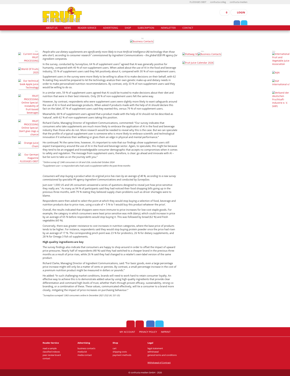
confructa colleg (218, 2)
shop (128, 27)
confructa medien (238, 2)
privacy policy (148, 331)
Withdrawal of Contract (159, 362)
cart (114, 348)
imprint (166, 331)
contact (187, 27)
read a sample (50, 348)
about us (52, 27)
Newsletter (168, 27)
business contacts (86, 348)
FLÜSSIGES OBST (198, 2)
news (67, 27)
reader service (87, 27)
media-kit (82, 351)
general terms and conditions (162, 355)
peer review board (52, 355)
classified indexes (51, 351)
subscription (146, 27)
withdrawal (153, 351)
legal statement (155, 348)
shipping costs (120, 351)
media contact (85, 355)
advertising (110, 27)
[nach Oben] (130, 323)
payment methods (122, 355)
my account (127, 331)
